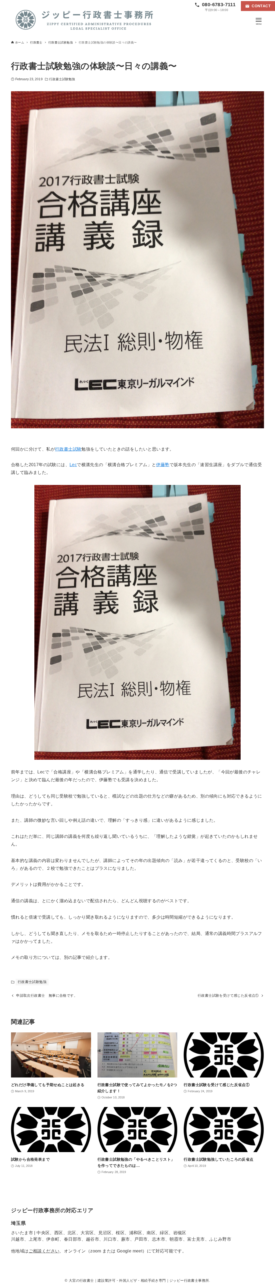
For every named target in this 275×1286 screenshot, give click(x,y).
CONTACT (261, 6)
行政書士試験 (68, 449)
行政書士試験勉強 (62, 79)
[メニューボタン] (258, 19)
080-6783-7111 (219, 4)
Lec (73, 464)
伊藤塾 (162, 464)
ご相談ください (44, 1251)
